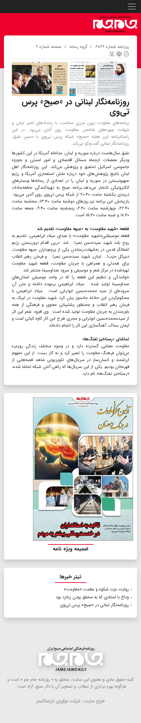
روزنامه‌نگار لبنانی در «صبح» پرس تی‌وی (94, 605)
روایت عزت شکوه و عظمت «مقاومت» (96, 589)
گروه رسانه (79, 46)
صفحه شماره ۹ (49, 46)
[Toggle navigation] (132, 6)
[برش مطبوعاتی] (112, 53)
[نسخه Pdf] (126, 53)
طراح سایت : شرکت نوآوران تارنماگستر (70, 701)
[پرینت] (119, 53)
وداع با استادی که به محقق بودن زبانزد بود (92, 597)
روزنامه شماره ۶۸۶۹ (112, 46)
